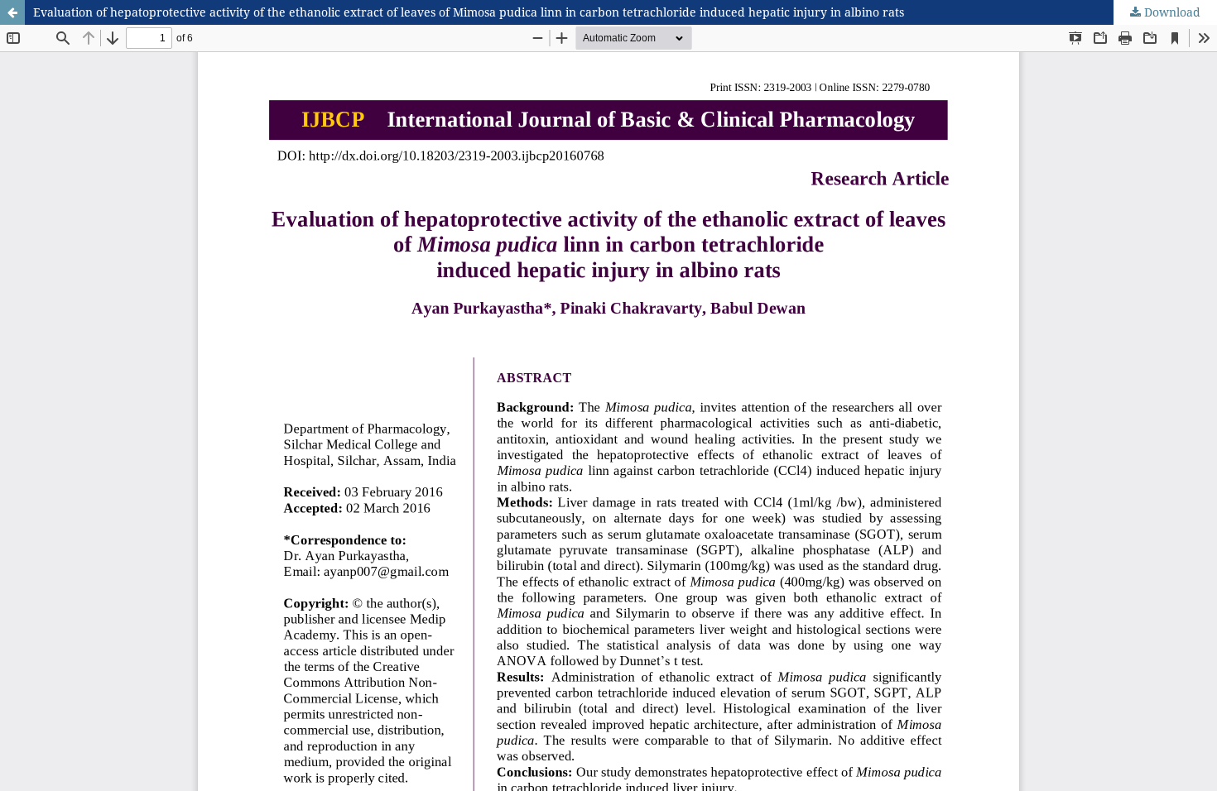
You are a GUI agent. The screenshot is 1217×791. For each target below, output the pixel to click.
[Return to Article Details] (12, 12)
